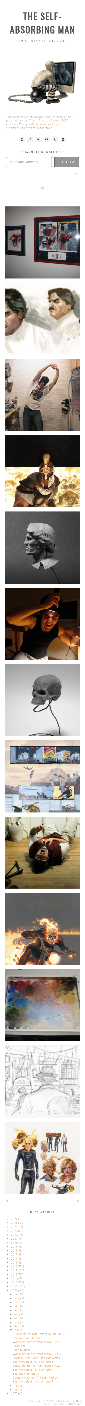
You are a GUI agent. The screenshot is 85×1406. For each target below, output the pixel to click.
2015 (14, 1262)
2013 (14, 1270)
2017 (14, 1254)
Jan (17, 1389)
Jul (16, 1314)
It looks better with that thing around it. (39, 1333)
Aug (17, 1310)
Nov (17, 1298)
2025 (14, 1222)
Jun (17, 1318)
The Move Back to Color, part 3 (33, 1361)
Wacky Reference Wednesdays (39, 124)
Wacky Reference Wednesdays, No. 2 (37, 1353)
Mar (17, 1330)
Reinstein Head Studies (28, 1338)
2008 (14, 1290)
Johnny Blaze (22, 1349)
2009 (15, 1286)
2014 (14, 1266)
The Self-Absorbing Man (42, 22)
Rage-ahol (20, 1345)
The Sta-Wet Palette (26, 1373)
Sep (17, 1306)
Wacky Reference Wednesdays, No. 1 (37, 1365)
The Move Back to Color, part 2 (33, 1369)
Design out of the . (62, 1403)
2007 (14, 1393)
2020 (15, 1242)
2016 (14, 1258)
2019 (14, 1246)
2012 (14, 1274)
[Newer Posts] (9, 1201)
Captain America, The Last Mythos (35, 1377)
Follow (66, 162)
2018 (14, 1250)
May (17, 1322)
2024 (15, 1226)
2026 (14, 1218)
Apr (17, 1326)
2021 (14, 1238)
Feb (17, 1385)
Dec (17, 1294)
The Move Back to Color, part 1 (33, 1381)
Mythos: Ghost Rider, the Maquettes (36, 1357)
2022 (15, 1234)
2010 (14, 1282)
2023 (14, 1230)
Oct (17, 1302)
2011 (14, 1278)
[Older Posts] (75, 1201)
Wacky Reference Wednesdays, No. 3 (37, 1342)
